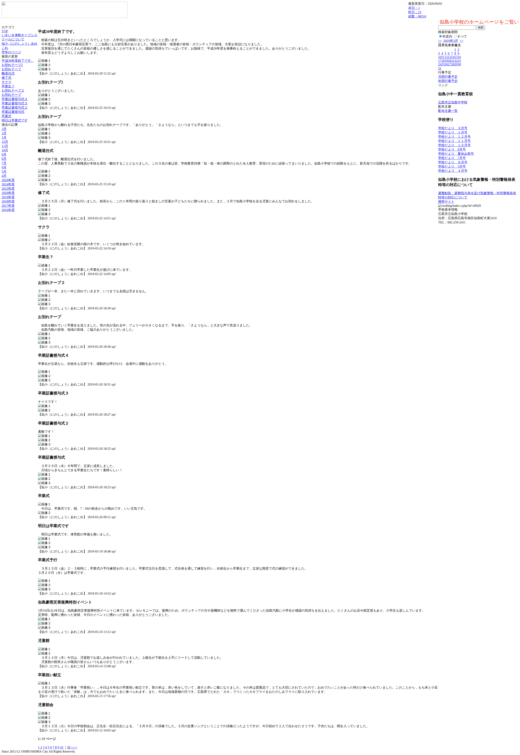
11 (442, 57)
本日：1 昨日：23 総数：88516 (417, 12)
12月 (5, 141)
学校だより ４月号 (452, 170)
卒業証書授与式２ (15, 107)
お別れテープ (11, 69)
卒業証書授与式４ (15, 99)
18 (443, 60)
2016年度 (8, 210)
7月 (4, 163)
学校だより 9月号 (452, 149)
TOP (5, 31)
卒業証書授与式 (13, 112)
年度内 (447, 36)
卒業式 (6, 116)
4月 (4, 176)
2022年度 (8, 188)
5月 (4, 171)
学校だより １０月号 (454, 145)
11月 (5, 146)
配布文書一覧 (448, 111)
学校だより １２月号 (454, 136)
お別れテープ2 (12, 65)
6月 (4, 167)
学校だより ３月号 (452, 128)
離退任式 (8, 73)
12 (446, 57)
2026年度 (8, 180)
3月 (4, 129)
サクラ (6, 82)
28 (452, 64)
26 (446, 64)
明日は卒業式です (15, 120)
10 (61, 747)
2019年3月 (450, 40)
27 (449, 64)
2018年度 (8, 201)
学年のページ (11, 52)
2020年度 (8, 193)
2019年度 (8, 197)
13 (449, 57)
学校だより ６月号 (452, 162)
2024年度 (8, 184)
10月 (5, 150)
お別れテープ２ (13, 90)
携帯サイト (446, 201)
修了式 (6, 77)
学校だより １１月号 (454, 141)
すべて (462, 36)
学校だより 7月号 (452, 158)
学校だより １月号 (452, 132)
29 (456, 64)
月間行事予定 (448, 76)
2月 (4, 133)
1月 (4, 137)
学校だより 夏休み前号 (456, 153)
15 (456, 57)
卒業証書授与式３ (15, 103)
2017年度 (8, 205)
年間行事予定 (448, 81)
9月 (4, 154)
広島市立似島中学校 (452, 102)
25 (443, 64)
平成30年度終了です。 (18, 60)
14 (452, 57)
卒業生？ (8, 86)
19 (446, 60)
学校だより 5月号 (452, 166)
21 (452, 60)
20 (449, 60)
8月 (4, 158)
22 (456, 60)
